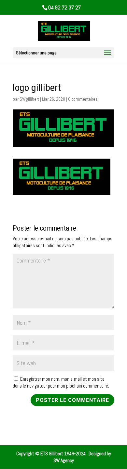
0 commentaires (83, 99)
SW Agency (63, 460)
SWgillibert (29, 99)
